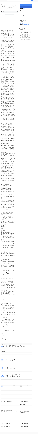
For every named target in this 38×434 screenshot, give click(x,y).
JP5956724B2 (2, 361)
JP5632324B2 (2, 367)
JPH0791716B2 (2, 345)
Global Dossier (26, 24)
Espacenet (24, 24)
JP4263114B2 (2, 346)
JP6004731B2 (2, 360)
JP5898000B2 (2, 369)
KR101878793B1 (2, 376)
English (24, 8)
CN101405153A (2, 358)
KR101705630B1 (2, 374)
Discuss (28, 24)
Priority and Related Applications (23, 23)
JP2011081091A (2, 386)
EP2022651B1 (2, 359)
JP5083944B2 (2, 375)
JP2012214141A (2, 366)
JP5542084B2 (2, 368)
